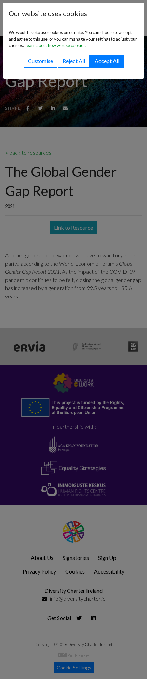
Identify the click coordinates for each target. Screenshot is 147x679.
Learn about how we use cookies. (55, 45)
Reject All (74, 61)
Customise (40, 61)
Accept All (107, 61)
